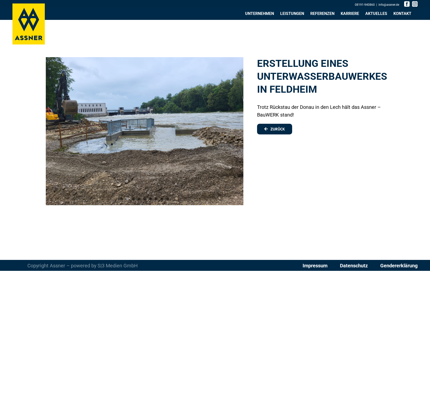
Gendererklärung (399, 266)
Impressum (315, 266)
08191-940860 (365, 4)
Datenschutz (354, 266)
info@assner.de (388, 4)
